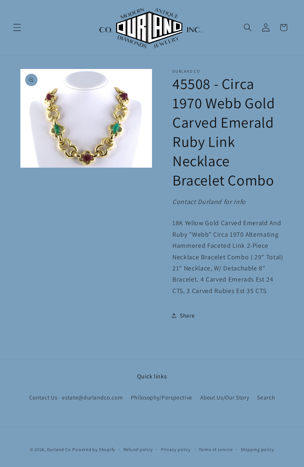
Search (266, 397)
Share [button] (187, 315)
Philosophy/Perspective (162, 397)
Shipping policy (257, 449)
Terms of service (215, 449)
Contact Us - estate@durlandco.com (76, 397)
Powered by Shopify (93, 449)
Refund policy (138, 449)
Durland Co (59, 449)
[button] (17, 27)
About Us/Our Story (224, 397)
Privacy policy (176, 449)
